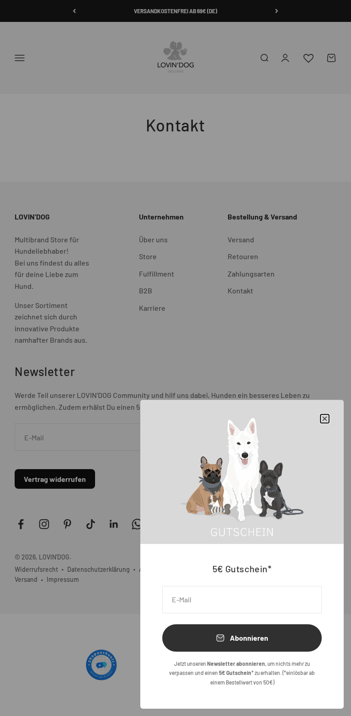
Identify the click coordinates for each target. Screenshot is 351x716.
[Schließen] (324, 418)
